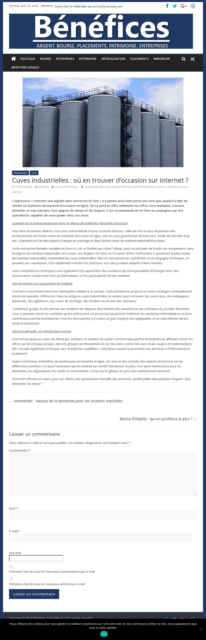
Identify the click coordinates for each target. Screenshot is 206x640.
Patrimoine (88, 59)
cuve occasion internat (117, 186)
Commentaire (19, 450)
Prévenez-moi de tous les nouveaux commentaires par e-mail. (52, 571)
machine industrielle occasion (149, 186)
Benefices (43, 186)
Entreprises (65, 59)
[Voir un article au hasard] (192, 59)
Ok (104, 634)
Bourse (45, 59)
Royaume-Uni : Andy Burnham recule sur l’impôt (86, 6)
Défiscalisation (113, 59)
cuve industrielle (93, 186)
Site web (15, 553)
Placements (139, 59)
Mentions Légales (25, 67)
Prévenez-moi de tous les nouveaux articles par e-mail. (47, 584)
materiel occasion (177, 186)
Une (34, 173)
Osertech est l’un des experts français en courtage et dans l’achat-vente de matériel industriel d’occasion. (92, 241)
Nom (13, 508)
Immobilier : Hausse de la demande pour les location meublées (66, 400)
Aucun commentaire (66, 186)
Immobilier (161, 59)
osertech (17, 192)
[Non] (201, 629)
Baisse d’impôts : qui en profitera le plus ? (158, 418)
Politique (28, 59)
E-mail (14, 531)
